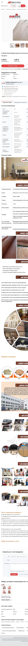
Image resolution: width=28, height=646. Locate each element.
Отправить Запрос (13, 65)
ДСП (2, 614)
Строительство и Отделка (10, 9)
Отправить (14, 574)
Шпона (14, 614)
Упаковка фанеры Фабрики (8, 627)
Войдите (4, 96)
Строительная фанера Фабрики (9, 630)
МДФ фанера (21, 630)
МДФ (2, 611)
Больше (3, 633)
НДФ (14, 609)
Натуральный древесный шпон (7, 609)
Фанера (14, 611)
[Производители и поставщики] (14, 2)
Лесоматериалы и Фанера (22, 9)
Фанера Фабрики (20, 627)
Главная (2, 9)
